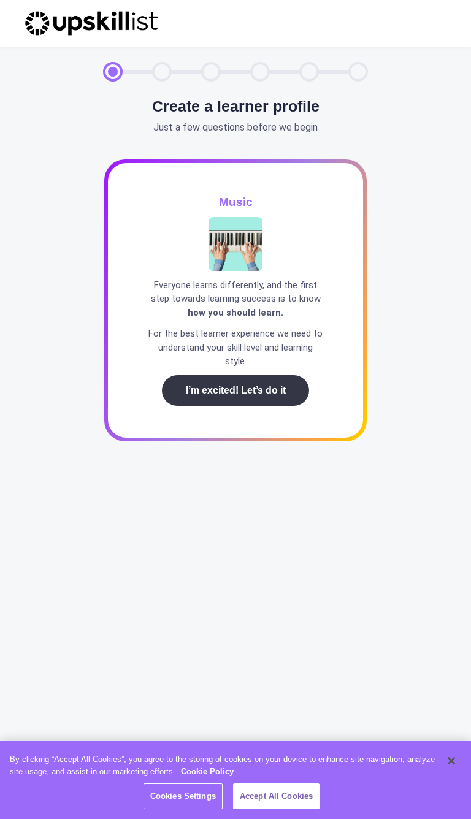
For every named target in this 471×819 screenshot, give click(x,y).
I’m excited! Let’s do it (236, 390)
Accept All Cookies (276, 796)
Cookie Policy (207, 771)
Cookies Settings (183, 796)
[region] (235, 780)
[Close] (451, 760)
